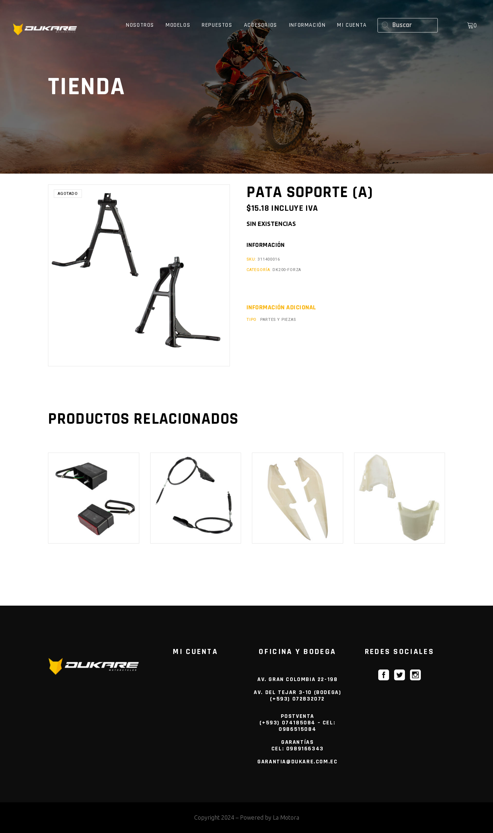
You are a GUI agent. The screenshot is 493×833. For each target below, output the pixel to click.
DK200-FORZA (286, 270)
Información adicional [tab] (281, 307)
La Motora (286, 817)
